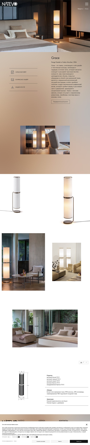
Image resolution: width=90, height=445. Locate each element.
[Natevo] (10, 3)
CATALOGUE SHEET (20, 72)
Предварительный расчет (60, 101)
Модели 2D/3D (20, 87)
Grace (86, 8)
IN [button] (86, 362)
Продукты (80, 8)
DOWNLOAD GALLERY (21, 79)
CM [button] (81, 362)
